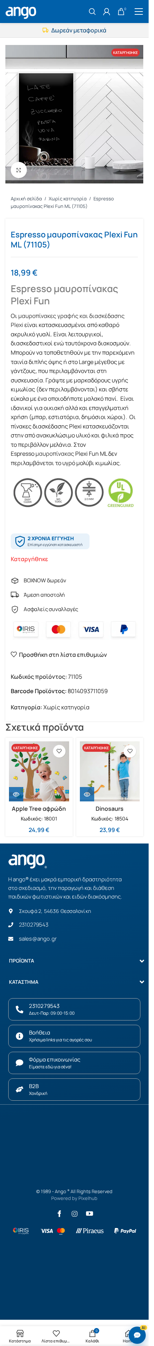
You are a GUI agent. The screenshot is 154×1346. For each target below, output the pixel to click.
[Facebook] (59, 1213)
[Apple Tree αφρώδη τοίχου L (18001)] (39, 771)
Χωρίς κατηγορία (68, 198)
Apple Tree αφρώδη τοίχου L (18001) (39, 812)
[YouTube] (89, 1213)
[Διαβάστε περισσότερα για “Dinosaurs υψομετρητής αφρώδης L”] (87, 794)
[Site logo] (21, 11)
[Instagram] (74, 1213)
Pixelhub (87, 1198)
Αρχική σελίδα (27, 198)
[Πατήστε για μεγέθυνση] (19, 170)
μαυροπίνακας (54, 454)
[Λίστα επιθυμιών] (59, 751)
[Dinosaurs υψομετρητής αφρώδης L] (110, 771)
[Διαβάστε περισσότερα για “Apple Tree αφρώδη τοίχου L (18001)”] (16, 794)
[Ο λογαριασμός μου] (107, 11)
